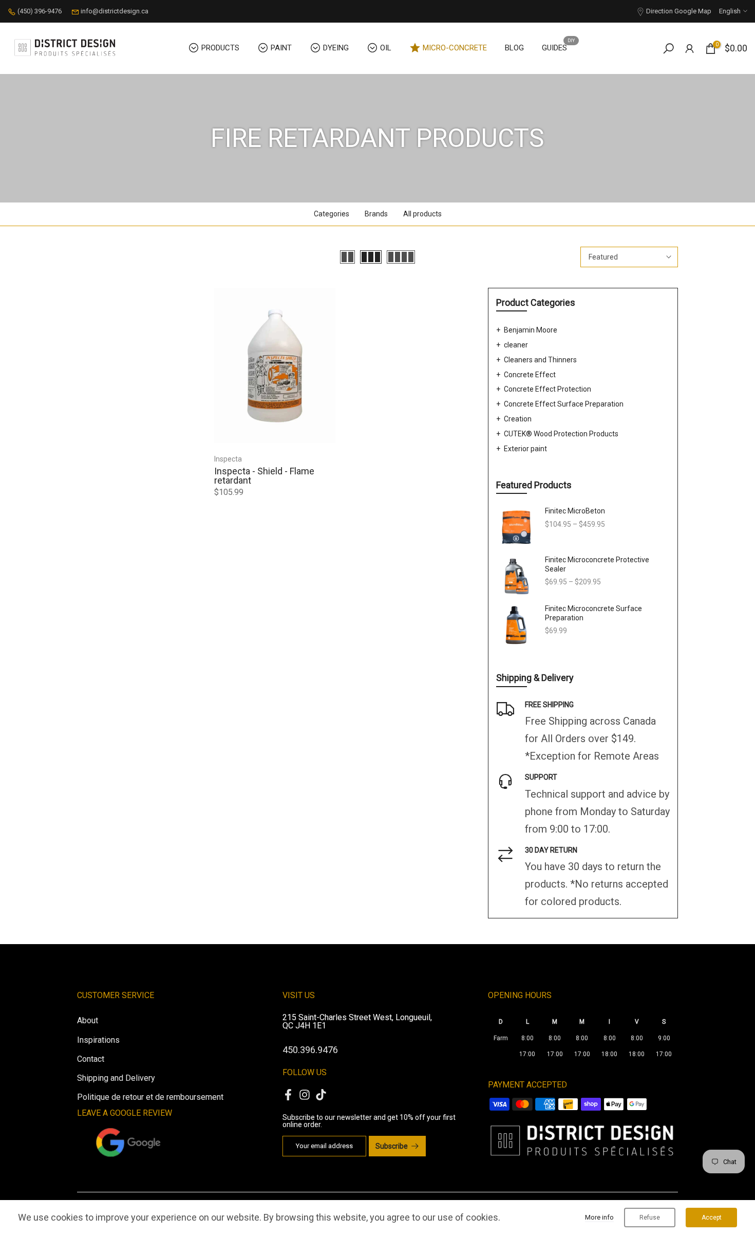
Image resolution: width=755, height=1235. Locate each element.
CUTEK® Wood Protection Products (561, 434)
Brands (376, 214)
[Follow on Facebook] (288, 1094)
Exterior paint (525, 449)
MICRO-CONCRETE (455, 47)
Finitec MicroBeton (575, 511)
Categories (331, 214)
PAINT (281, 47)
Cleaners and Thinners (540, 360)
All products (422, 214)
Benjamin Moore (530, 330)
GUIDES (558, 47)
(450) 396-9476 (39, 11)
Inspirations (98, 1040)
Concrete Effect (530, 375)
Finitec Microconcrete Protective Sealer (597, 564)
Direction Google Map (678, 11)
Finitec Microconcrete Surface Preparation (593, 613)
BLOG (514, 47)
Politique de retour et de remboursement (150, 1097)
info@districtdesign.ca (114, 11)
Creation (518, 419)
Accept (712, 1217)
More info (599, 1217)
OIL (385, 47)
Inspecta (228, 459)
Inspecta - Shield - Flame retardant (264, 476)
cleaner (516, 345)
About (87, 1020)
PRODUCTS (220, 47)
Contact (90, 1059)
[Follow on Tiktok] (321, 1094)
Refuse (649, 1217)
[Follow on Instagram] (304, 1094)
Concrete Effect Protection (547, 389)
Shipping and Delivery (116, 1078)
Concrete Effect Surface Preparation (564, 404)
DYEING (336, 47)
